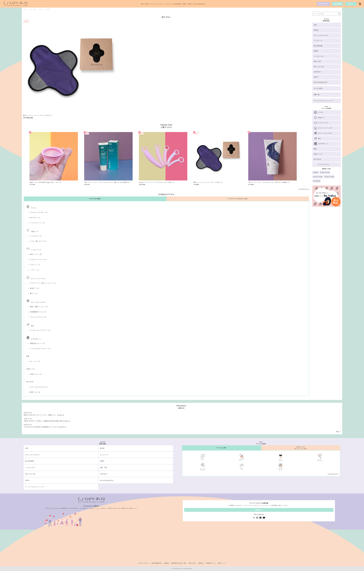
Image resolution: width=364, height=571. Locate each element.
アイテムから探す (222, 447)
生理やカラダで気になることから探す (300, 447)
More (337, 431)
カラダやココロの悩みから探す (238, 198)
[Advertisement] (326, 240)
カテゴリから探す (95, 198)
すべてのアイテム (303, 189)
